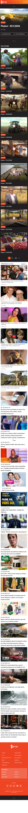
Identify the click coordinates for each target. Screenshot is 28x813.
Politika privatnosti (18, 762)
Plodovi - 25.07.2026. (6, 160)
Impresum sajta (18, 752)
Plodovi (3, 65)
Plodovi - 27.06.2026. (6, 252)
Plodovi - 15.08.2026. (6, 91)
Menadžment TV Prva (6, 757)
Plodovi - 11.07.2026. (6, 206)
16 (16, 258)
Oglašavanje (4, 765)
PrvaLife (16, 774)
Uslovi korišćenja (18, 755)
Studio (3, 760)
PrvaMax (4, 774)
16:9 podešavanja (5, 762)
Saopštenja (17, 760)
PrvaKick (17, 772)
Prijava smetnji (18, 757)
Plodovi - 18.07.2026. (6, 183)
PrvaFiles (17, 777)
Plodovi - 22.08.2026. (6, 68)
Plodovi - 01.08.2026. (6, 137)
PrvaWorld (4, 777)
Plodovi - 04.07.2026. (6, 229)
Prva (3, 755)
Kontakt (3, 752)
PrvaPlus (4, 772)
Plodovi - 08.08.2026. (6, 114)
